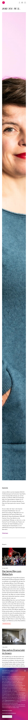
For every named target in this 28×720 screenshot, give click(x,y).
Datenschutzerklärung (9, 700)
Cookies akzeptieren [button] (7, 716)
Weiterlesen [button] (5, 533)
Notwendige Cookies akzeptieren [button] (9, 713)
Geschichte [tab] (5, 488)
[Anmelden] (19, 2)
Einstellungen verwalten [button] (7, 710)
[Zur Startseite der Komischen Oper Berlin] (3, 2)
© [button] (26, 478)
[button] (25, 2)
